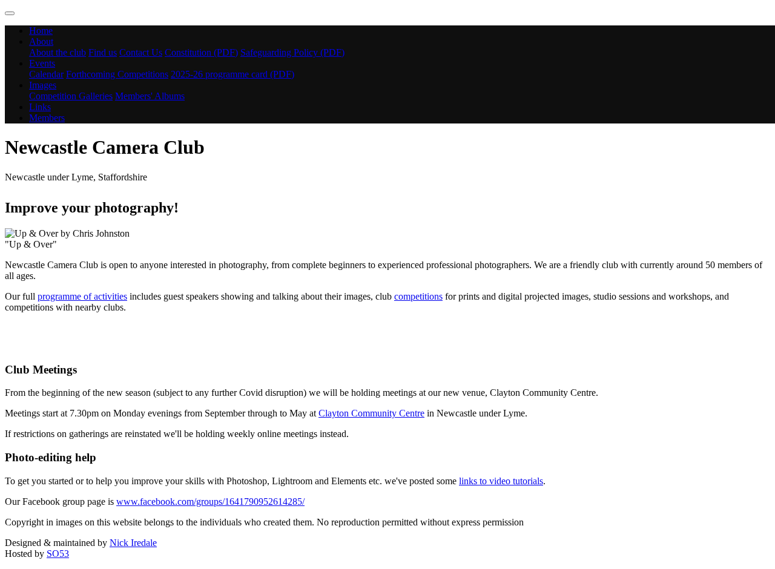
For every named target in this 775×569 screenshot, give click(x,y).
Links (40, 107)
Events (42, 63)
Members (47, 118)
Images (42, 85)
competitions (418, 296)
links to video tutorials (501, 481)
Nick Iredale (133, 543)
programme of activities (82, 296)
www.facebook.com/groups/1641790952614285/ (210, 501)
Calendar (46, 74)
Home (41, 30)
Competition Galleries (71, 96)
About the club (57, 52)
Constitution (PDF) (201, 52)
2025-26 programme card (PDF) (232, 74)
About (41, 41)
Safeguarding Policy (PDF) (292, 52)
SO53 (58, 553)
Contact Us (140, 52)
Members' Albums (150, 96)
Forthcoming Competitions (117, 74)
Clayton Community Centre (371, 413)
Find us (102, 52)
